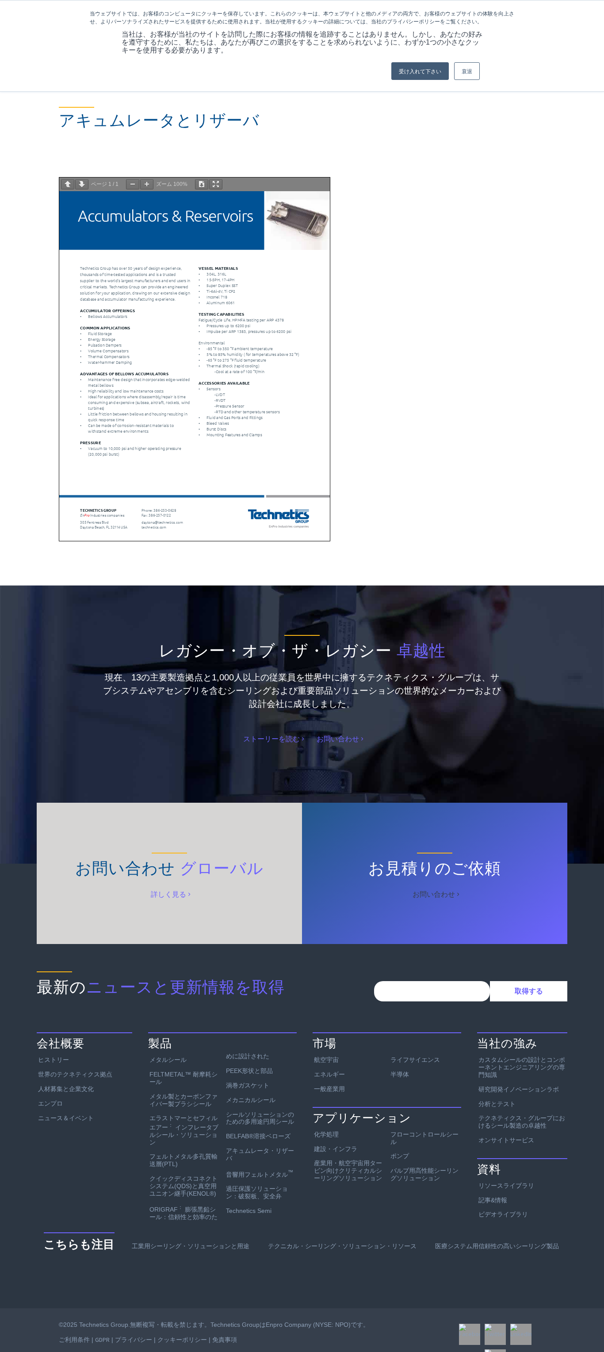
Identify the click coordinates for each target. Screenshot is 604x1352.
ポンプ (399, 1155)
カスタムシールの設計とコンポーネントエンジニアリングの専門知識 (521, 1067)
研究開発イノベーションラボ (518, 1089)
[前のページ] (67, 184)
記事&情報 (492, 1200)
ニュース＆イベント (66, 1118)
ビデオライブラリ (503, 1214)
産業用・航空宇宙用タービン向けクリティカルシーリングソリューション (348, 1170)
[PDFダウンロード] (201, 184)
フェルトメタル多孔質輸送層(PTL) (183, 1160)
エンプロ (50, 1103)
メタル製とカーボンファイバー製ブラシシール (183, 1100)
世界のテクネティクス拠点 (75, 1074)
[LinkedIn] (520, 1334)
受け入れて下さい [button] (420, 71)
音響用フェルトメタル (259, 1173)
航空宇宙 (326, 1059)
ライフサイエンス (415, 1059)
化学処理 (326, 1134)
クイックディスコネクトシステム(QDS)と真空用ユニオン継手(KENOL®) (183, 1186)
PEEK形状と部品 (249, 1070)
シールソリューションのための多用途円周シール (260, 1118)
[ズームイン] (146, 184)
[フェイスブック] (469, 1334)
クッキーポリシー (182, 1340)
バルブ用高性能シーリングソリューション (424, 1174)
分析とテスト (497, 1103)
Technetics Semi (248, 1210)
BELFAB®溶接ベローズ (258, 1136)
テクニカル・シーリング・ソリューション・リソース (342, 1246)
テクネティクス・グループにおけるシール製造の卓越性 (521, 1121)
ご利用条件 (74, 1340)
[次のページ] (81, 184)
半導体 (399, 1074)
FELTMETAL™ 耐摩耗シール (183, 1078)
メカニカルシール (250, 1099)
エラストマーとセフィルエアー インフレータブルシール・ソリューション (183, 1129)
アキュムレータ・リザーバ (260, 1154)
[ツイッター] (495, 1334)
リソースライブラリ (506, 1185)
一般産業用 (329, 1088)
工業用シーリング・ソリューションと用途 (190, 1246)
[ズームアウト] (132, 184)
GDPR (102, 1340)
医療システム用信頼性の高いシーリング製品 (497, 1246)
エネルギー (329, 1074)
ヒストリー (53, 1059)
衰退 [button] (467, 71)
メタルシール (168, 1059)
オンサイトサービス (506, 1140)
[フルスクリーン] (215, 184)
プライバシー (133, 1340)
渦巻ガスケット (247, 1085)
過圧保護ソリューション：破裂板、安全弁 (257, 1192)
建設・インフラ (335, 1148)
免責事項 (224, 1340)
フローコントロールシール (424, 1138)
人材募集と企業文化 (66, 1088)
